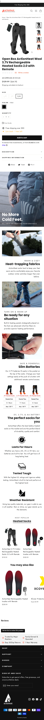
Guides (5, 660)
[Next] (41, 538)
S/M (19, 96)
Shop (5, 648)
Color (8, 103)
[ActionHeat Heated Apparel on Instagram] (29, 699)
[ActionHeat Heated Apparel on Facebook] (33, 699)
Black (4, 107)
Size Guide (8, 123)
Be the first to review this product (13, 631)
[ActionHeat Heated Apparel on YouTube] (37, 699)
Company (7, 666)
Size (4, 92)
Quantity (6, 113)
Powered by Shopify (22, 717)
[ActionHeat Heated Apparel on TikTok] (41, 699)
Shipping (5, 85)
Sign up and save (11, 673)
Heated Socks (22, 521)
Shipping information (13, 157)
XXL (12, 96)
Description (8, 152)
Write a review (23, 73)
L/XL (5, 96)
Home (3, 17)
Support (6, 654)
